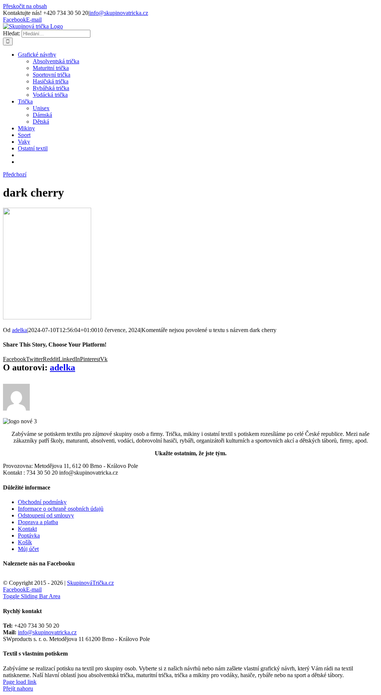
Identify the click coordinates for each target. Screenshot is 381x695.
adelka (19, 330)
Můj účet (28, 549)
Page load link (19, 682)
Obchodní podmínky (42, 502)
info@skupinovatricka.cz (118, 13)
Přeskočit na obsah (25, 6)
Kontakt (27, 529)
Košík (25, 542)
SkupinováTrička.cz (90, 583)
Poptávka (29, 535)
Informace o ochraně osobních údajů (60, 509)
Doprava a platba (38, 522)
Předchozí (14, 174)
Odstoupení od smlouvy (46, 515)
